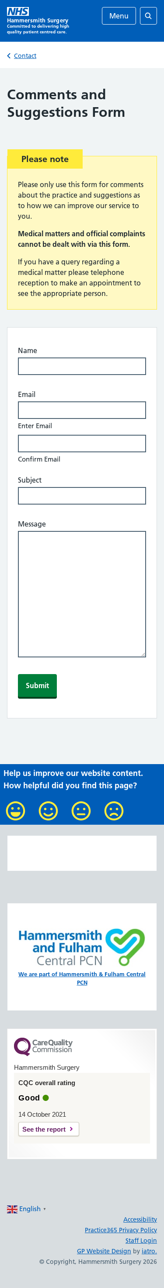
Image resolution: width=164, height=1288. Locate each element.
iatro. (149, 1251)
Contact (25, 56)
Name (27, 350)
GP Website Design (104, 1251)
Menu (119, 15)
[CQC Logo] (43, 1053)
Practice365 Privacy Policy (121, 1230)
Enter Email (35, 426)
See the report (44, 1129)
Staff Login (141, 1241)
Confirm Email (39, 459)
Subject (30, 480)
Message (32, 524)
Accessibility (140, 1219)
